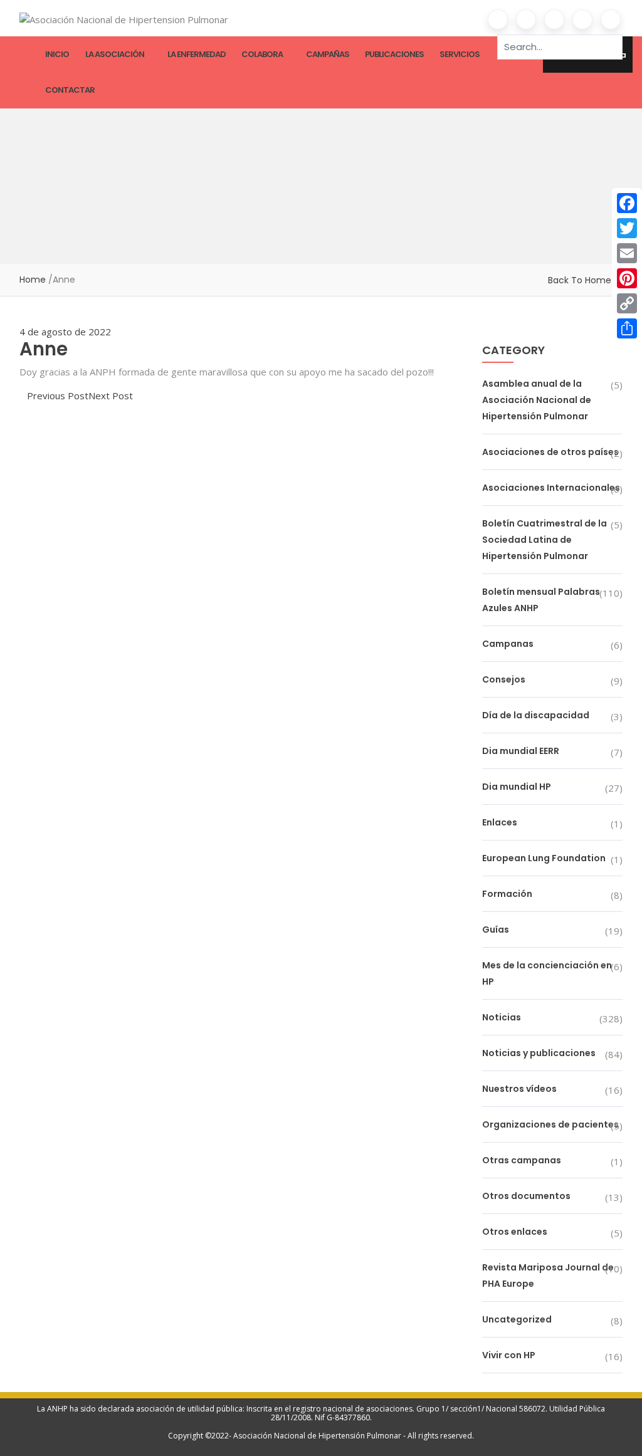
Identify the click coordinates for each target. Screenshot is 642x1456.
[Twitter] (626, 228)
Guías (495, 929)
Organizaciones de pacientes (550, 1124)
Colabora (262, 54)
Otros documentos (526, 1196)
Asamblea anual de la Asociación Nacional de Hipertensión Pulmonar (536, 399)
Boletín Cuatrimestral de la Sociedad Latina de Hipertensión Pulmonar (544, 539)
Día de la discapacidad (535, 715)
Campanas (508, 643)
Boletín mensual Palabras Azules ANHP (541, 599)
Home (32, 279)
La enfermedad (196, 54)
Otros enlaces (514, 1231)
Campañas (327, 54)
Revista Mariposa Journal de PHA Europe (548, 1275)
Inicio (57, 54)
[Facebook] (626, 203)
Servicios (459, 54)
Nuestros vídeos (519, 1088)
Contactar (70, 90)
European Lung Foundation (544, 858)
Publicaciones (394, 54)
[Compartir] (626, 328)
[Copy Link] (626, 303)
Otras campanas (521, 1160)
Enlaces (499, 822)
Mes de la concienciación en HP (547, 973)
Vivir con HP (508, 1355)
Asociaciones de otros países (550, 452)
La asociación (114, 54)
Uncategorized (517, 1319)
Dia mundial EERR (520, 751)
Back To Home (579, 280)
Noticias (501, 1017)
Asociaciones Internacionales (551, 487)
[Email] (626, 253)
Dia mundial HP (516, 786)
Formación (507, 894)
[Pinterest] (626, 278)
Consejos (503, 679)
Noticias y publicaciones (539, 1053)
